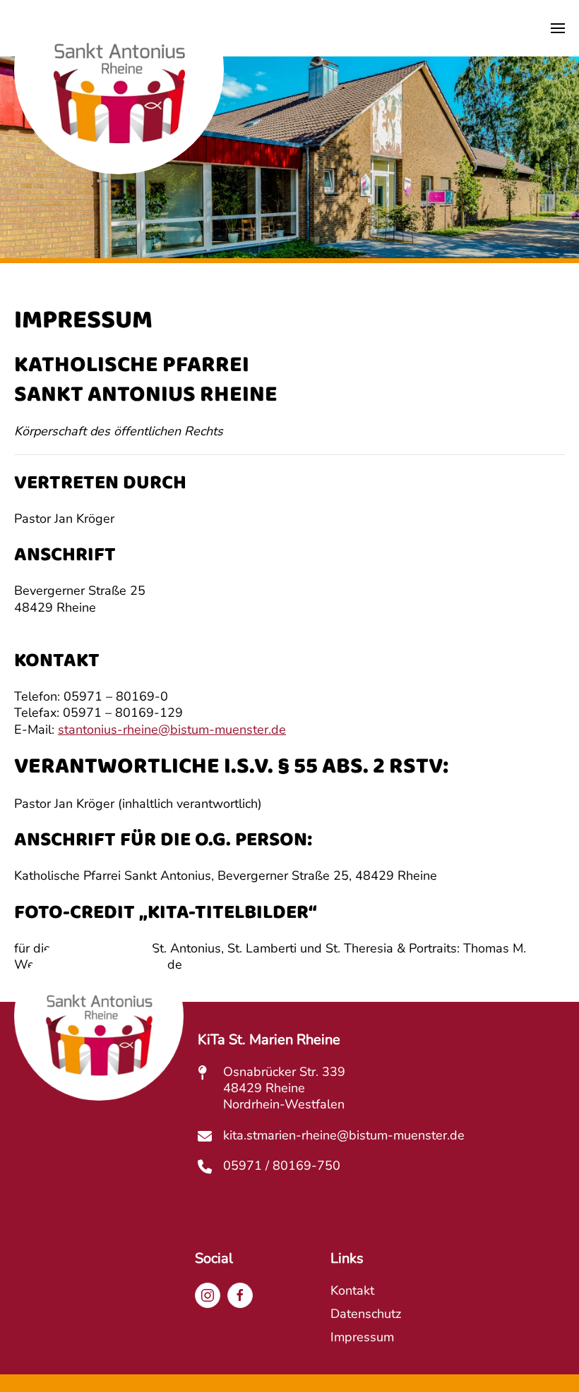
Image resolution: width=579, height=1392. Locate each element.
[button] (558, 28)
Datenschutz (365, 1313)
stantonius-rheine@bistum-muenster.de (172, 729)
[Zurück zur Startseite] (119, 105)
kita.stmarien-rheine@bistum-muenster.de (344, 1135)
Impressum (362, 1337)
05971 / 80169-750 (281, 1165)
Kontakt (352, 1290)
